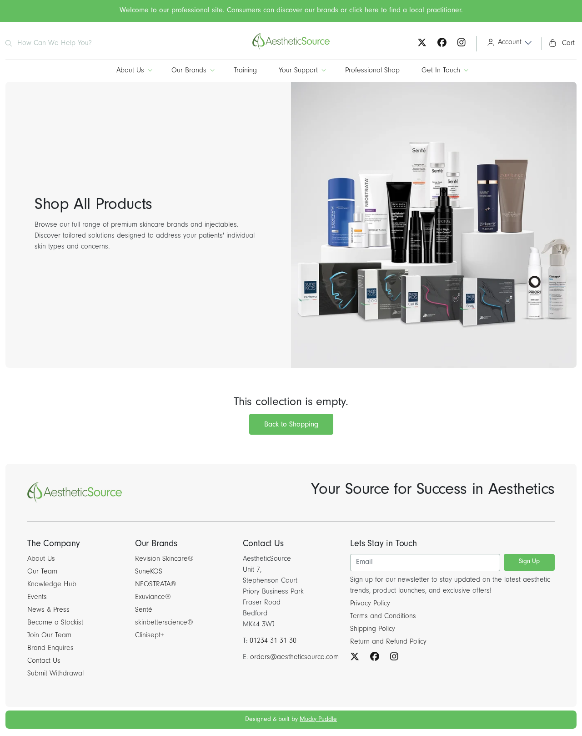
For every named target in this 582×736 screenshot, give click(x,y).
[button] (506, 43)
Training (245, 71)
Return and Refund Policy (388, 642)
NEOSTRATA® (155, 585)
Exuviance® (153, 597)
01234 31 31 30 (273, 641)
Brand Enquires (50, 648)
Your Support (298, 71)
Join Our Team (49, 636)
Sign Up (529, 562)
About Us (130, 71)
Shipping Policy (372, 629)
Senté (143, 610)
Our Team (42, 572)
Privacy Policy (370, 604)
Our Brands (188, 71)
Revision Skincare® (164, 559)
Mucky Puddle (318, 720)
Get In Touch (440, 71)
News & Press (48, 610)
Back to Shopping (291, 425)
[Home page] (291, 48)
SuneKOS (148, 572)
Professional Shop (372, 71)
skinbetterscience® (164, 623)
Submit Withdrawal (55, 674)
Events (37, 597)
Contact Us (43, 661)
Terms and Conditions (383, 616)
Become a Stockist (55, 623)
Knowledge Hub (51, 585)
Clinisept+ (149, 636)
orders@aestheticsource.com (294, 657)
